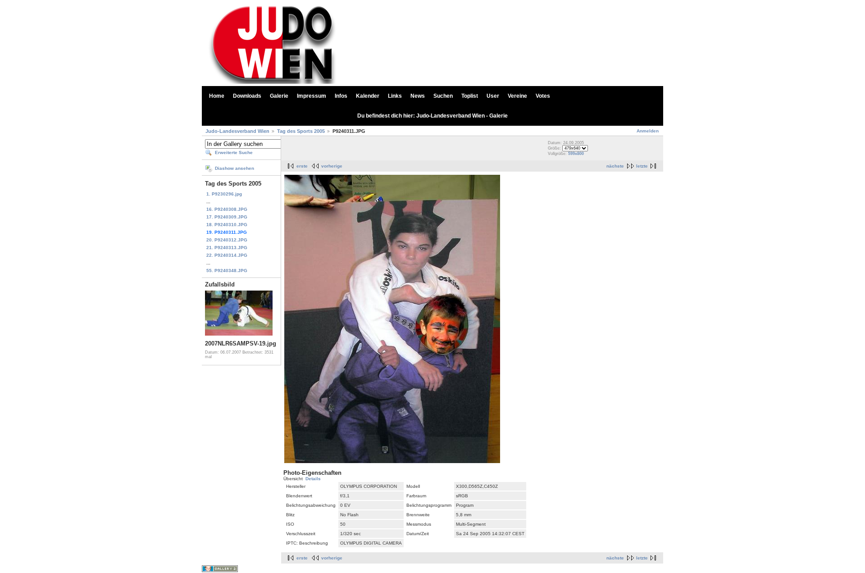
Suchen (443, 96)
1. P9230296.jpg (224, 193)
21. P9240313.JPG (226, 247)
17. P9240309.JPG (226, 216)
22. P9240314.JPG (226, 255)
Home (216, 96)
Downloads (247, 96)
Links (395, 96)
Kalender (367, 96)
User (493, 96)
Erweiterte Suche (234, 152)
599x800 (576, 153)
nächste (615, 166)
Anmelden (648, 130)
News (417, 96)
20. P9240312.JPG (226, 239)
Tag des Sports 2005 (301, 131)
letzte (642, 166)
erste (302, 166)
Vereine (517, 96)
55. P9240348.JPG (226, 270)
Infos (341, 96)
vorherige (331, 166)
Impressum (311, 96)
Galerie (279, 96)
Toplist (469, 96)
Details (313, 478)
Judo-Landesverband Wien (237, 131)
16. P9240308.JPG (226, 209)
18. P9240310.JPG (226, 224)
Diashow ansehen (234, 168)
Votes (543, 96)
